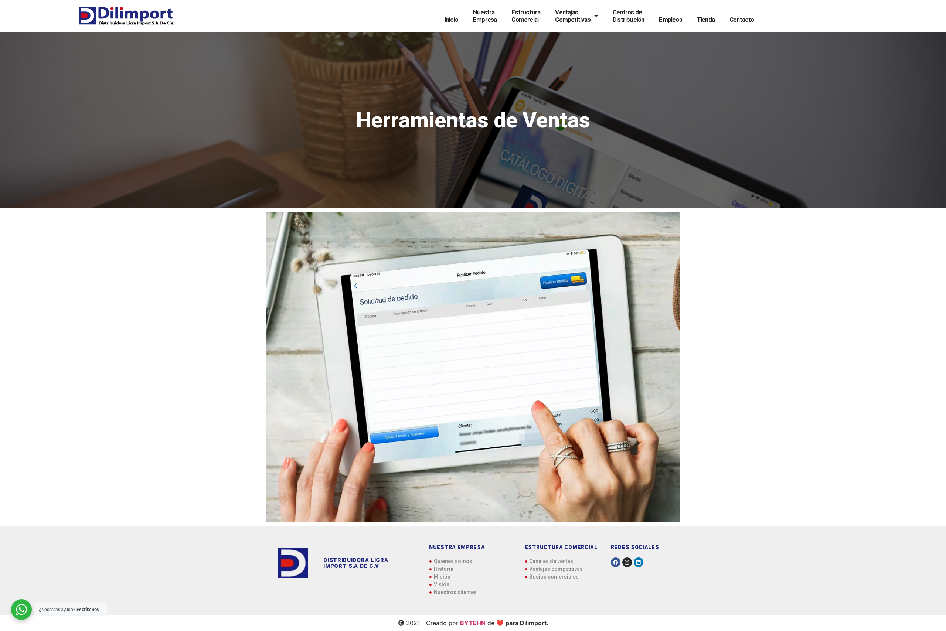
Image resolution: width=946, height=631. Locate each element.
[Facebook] (615, 562)
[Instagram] (627, 562)
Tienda (706, 19)
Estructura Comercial (525, 15)
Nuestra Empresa (485, 15)
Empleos (670, 19)
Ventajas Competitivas (572, 15)
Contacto (741, 19)
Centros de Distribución (628, 15)
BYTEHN (473, 623)
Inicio (451, 19)
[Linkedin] (638, 562)
